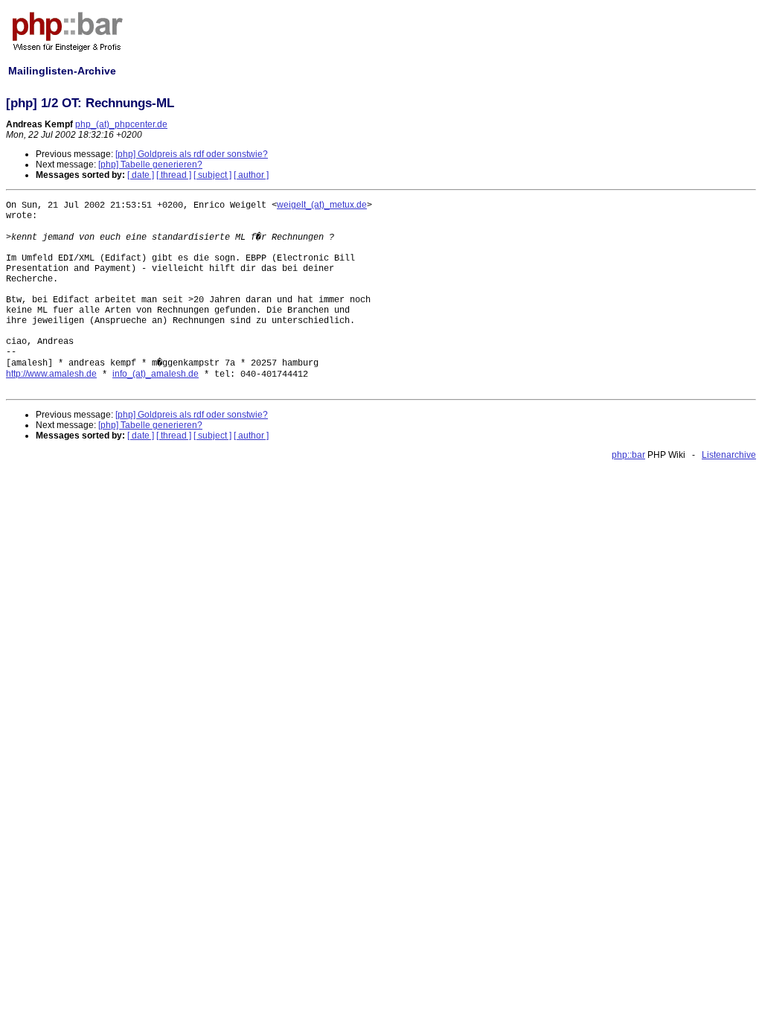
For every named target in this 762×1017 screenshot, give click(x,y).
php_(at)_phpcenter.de (121, 124)
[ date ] (140, 175)
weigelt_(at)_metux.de (322, 205)
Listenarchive (729, 455)
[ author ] (251, 175)
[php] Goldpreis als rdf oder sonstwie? (191, 154)
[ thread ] (173, 175)
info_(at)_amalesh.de (155, 374)
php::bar (628, 455)
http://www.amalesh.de (51, 374)
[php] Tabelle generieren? (150, 164)
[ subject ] (212, 175)
